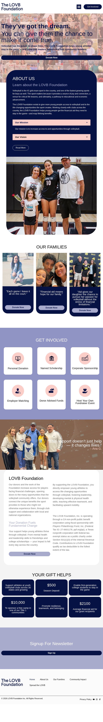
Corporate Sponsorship (85, 368)
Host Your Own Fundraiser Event (85, 402)
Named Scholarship (51, 368)
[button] (79, 7)
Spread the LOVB (37, 685)
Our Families (59, 679)
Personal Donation (18, 368)
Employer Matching (18, 400)
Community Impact (78, 679)
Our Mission (21, 122)
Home (32, 679)
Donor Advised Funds (51, 400)
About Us (44, 679)
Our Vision (21, 137)
